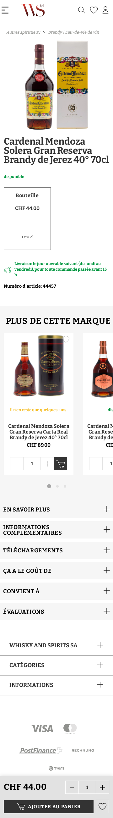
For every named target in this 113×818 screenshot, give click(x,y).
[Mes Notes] (93, 10)
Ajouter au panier (54, 807)
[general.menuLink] (5, 10)
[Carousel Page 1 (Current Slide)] (49, 486)
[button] (56, 509)
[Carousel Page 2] (57, 486)
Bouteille (27, 195)
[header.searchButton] (82, 10)
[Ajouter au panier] (60, 463)
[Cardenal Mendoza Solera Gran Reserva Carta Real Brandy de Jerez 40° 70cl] (38, 367)
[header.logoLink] (33, 10)
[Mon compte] (105, 10)
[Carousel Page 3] (65, 486)
